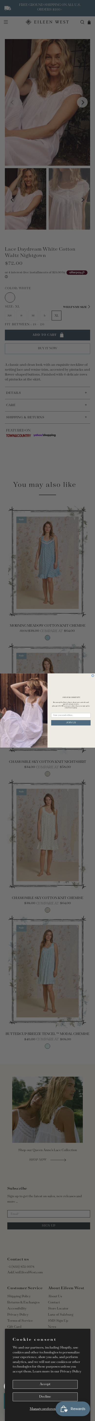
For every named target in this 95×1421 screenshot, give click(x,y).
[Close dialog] (93, 675)
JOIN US (71, 722)
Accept (45, 1384)
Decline (45, 1397)
